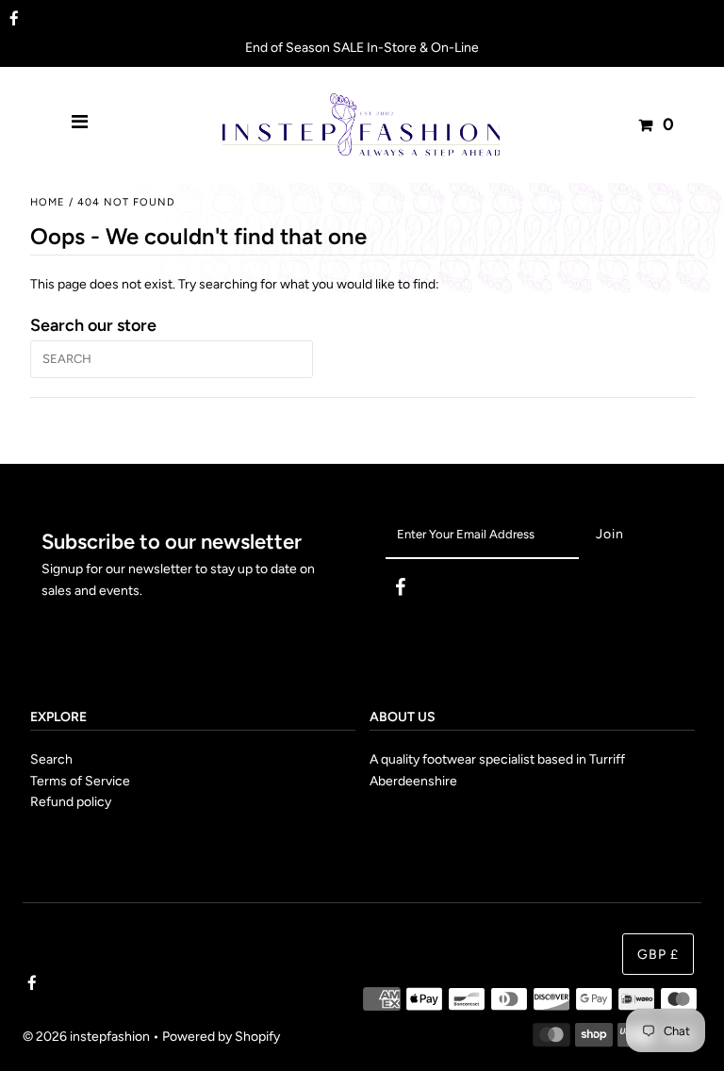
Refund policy (70, 802)
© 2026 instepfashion (86, 1037)
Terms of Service (80, 781)
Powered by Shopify (221, 1037)
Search (51, 759)
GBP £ (658, 955)
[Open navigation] (80, 124)
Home (47, 202)
